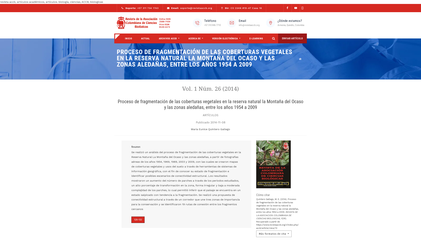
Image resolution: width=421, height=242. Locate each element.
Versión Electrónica (225, 38)
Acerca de (194, 38)
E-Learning (256, 38)
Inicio (128, 38)
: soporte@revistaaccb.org (191, 8)
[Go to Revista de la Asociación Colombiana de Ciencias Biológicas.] (300, 59)
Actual (145, 38)
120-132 (138, 219)
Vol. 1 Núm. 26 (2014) (210, 89)
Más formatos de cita (273, 233)
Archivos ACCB (168, 38)
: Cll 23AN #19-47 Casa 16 (243, 8)
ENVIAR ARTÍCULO (292, 38)
